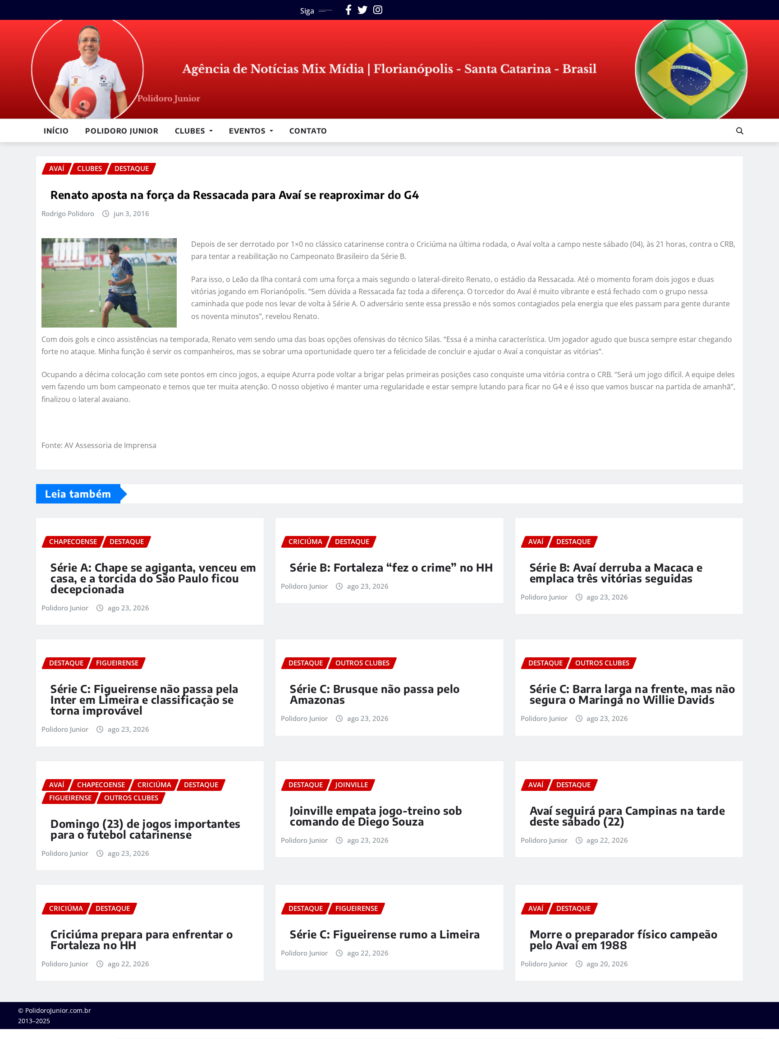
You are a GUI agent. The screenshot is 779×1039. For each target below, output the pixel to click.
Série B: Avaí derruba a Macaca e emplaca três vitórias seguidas (616, 572)
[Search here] (739, 131)
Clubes (191, 130)
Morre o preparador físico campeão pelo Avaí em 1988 (624, 939)
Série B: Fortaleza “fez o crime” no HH (391, 567)
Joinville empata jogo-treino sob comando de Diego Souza (376, 815)
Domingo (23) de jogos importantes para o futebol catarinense (145, 829)
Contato (308, 130)
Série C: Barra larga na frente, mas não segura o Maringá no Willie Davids (632, 694)
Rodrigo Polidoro (67, 213)
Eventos (248, 130)
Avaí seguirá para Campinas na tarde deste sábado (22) (627, 815)
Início (56, 130)
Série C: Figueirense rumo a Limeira (385, 934)
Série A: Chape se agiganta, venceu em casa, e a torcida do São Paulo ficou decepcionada (153, 578)
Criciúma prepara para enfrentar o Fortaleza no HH (141, 939)
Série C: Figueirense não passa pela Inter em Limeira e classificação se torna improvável (144, 699)
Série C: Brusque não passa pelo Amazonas (375, 694)
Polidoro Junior (122, 130)
